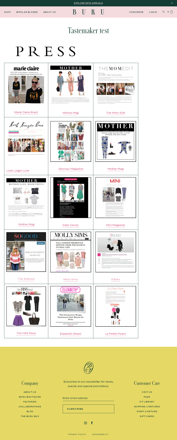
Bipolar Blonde (27, 12)
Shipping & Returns (147, 406)
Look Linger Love (17, 170)
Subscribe (75, 408)
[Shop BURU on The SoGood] (26, 252)
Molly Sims (70, 279)
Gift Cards (147, 416)
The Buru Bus (30, 416)
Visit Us (147, 392)
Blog (30, 411)
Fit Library (147, 402)
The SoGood (26, 278)
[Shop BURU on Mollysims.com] (70, 252)
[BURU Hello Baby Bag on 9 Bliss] (115, 252)
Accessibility (100, 434)
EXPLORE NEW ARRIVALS (88, 3)
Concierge (136, 12)
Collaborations (30, 406)
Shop (7, 12)
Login (153, 12)
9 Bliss (115, 279)
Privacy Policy (77, 434)
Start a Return (147, 411)
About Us (49, 12)
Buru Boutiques (30, 397)
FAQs (147, 397)
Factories (30, 402)
